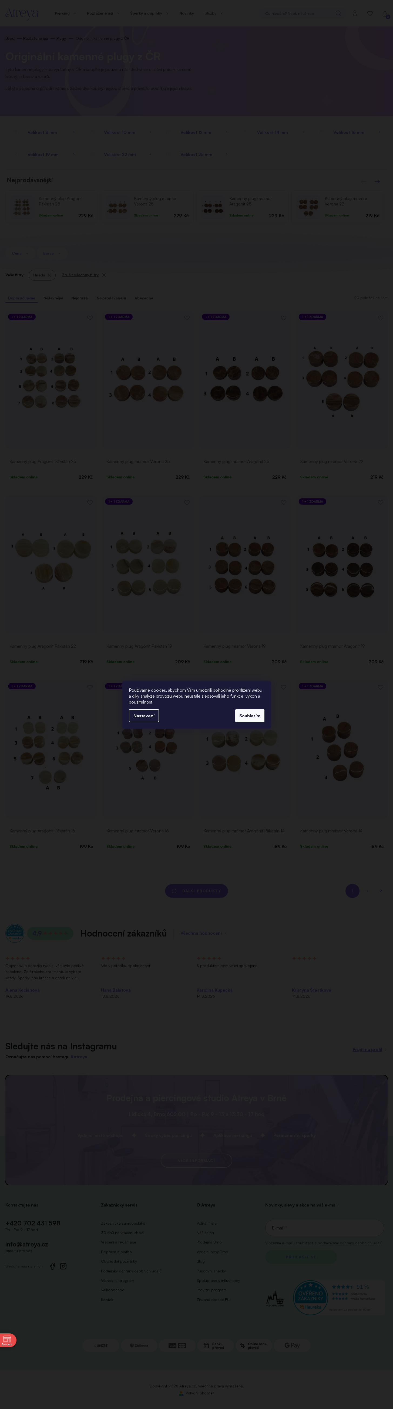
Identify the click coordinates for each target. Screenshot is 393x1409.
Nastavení (143, 715)
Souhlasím (249, 715)
